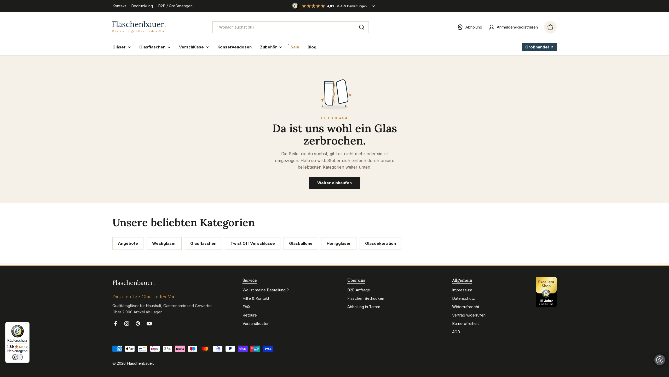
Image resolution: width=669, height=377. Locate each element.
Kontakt (119, 5)
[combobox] (290, 27)
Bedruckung (142, 5)
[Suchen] (362, 27)
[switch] (17, 357)
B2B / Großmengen (175, 5)
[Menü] (26, 325)
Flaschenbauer (140, 363)
